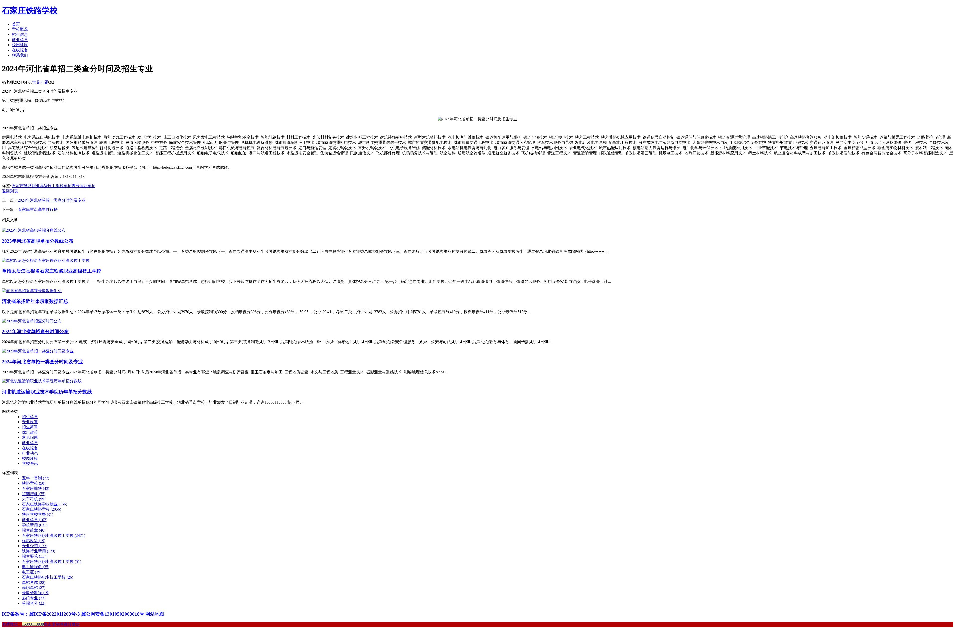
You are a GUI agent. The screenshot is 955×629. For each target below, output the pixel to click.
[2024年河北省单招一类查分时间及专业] (38, 351)
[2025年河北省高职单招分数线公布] (34, 230)
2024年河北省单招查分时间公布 (35, 331)
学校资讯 (30, 463)
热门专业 (33, 598)
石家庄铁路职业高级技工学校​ (51, 561)
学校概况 (20, 29)
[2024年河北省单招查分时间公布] (32, 321)
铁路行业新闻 (38, 551)
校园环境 (20, 45)
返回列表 (10, 191)
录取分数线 (35, 593)
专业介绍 (34, 546)
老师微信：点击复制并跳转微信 (41, 624)
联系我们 (20, 55)
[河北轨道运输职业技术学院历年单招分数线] (42, 381)
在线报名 (20, 50)
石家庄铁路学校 (30, 10)
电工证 (31, 572)
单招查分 (72, 186)
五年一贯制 (35, 478)
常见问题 (40, 82)
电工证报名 (35, 567)
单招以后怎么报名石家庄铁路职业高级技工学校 (51, 271)
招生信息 (20, 34)
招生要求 (34, 556)
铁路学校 (33, 483)
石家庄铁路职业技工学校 (47, 577)
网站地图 (154, 614)
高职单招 (88, 186)
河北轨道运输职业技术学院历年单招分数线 (47, 391)
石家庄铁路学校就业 (44, 504)
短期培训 (33, 494)
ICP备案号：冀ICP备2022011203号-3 (41, 614)
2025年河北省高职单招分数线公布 (37, 241)
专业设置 (30, 422)
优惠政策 (30, 432)
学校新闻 (34, 525)
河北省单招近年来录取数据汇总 (35, 301)
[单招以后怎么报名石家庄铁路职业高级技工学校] (46, 260)
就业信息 (20, 40)
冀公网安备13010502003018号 (112, 614)
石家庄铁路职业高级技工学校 (38, 186)
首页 (16, 24)
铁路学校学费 (37, 514)
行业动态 (30, 453)
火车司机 (33, 499)
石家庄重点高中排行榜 (38, 209)
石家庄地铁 (35, 488)
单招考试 (33, 582)
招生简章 (30, 427)
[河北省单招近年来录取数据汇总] (32, 291)
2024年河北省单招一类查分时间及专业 (52, 200)
